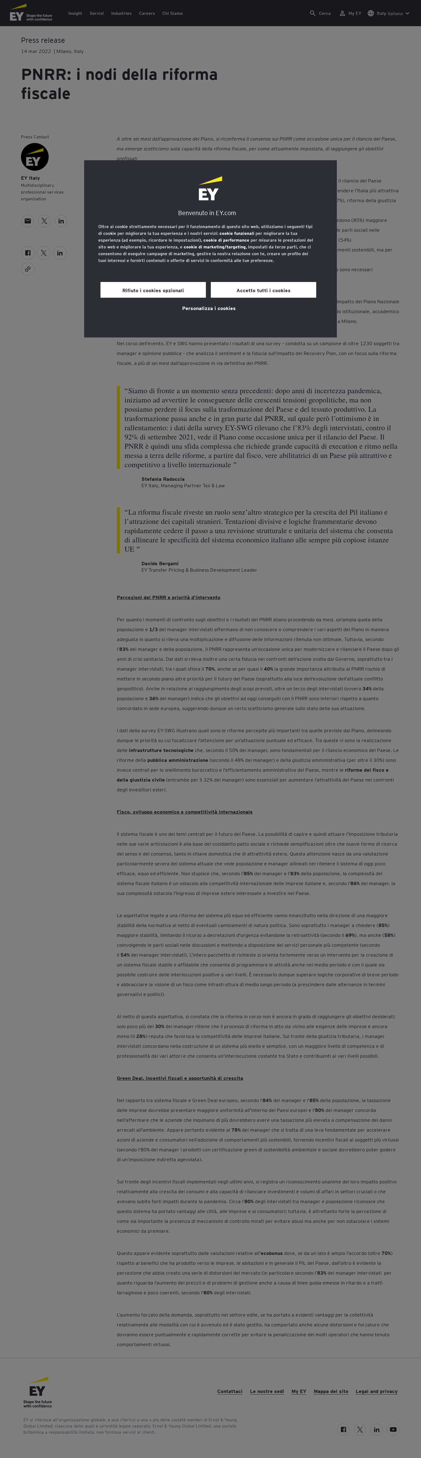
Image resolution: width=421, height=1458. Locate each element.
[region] (210, 248)
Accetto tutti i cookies (263, 290)
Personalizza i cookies (209, 307)
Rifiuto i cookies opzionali (153, 290)
